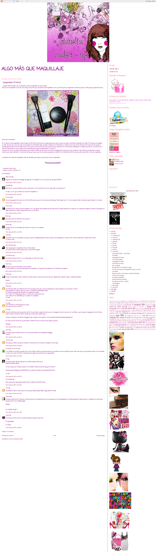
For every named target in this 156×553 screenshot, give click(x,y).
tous (115, 329)
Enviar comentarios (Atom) (16, 439)
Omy (7, 303)
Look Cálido (115, 271)
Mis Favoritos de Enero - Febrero (120, 281)
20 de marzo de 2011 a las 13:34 (14, 261)
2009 (112, 291)
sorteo (128, 328)
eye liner (137, 308)
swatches (137, 328)
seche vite (147, 326)
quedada (142, 324)
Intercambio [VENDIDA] (118, 277)
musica (131, 319)
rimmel (137, 326)
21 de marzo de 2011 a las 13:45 (14, 393)
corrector (147, 305)
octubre (114, 238)
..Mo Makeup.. (9, 255)
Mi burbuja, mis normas (12, 348)
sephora (153, 326)
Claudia (117, 160)
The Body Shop (145, 328)
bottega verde (120, 303)
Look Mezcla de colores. (118, 263)
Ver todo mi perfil (118, 164)
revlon (132, 326)
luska (7, 235)
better (148, 301)
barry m (126, 301)
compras (137, 304)
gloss (124, 310)
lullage (135, 315)
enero (114, 287)
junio (113, 246)
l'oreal (125, 313)
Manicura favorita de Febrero (119, 279)
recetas (147, 324)
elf (8, 170)
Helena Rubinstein (136, 310)
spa (133, 327)
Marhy (7, 274)
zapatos (111, 331)
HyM (153, 310)
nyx (148, 319)
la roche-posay (132, 313)
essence (130, 308)
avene (118, 301)
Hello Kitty (146, 310)
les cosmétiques (148, 313)
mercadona (111, 319)
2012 (112, 232)
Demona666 (9, 379)
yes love (146, 329)
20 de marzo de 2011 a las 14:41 (13, 283)
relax (113, 326)
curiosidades (141, 307)
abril (113, 250)
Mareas (7, 225)
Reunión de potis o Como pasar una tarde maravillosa (125, 273)
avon (122, 301)
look (117, 315)
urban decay (121, 329)
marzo (114, 251)
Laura (7, 330)
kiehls (116, 313)
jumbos (111, 313)
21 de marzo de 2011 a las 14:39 (14, 412)
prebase (111, 324)
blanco (152, 301)
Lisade (7, 415)
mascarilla (145, 317)
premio (116, 324)
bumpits (138, 303)
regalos (153, 324)
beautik (131, 301)
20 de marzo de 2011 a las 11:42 (13, 242)
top (111, 329)
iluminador (111, 312)
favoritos (147, 308)
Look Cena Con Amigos (118, 275)
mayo (114, 247)
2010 (112, 289)
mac (19, 170)
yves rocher (151, 329)
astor (114, 301)
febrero (114, 285)
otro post (57, 88)
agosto (114, 242)
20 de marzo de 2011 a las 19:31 (14, 337)
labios (140, 313)
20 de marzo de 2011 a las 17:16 (13, 300)
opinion (153, 319)
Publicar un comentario (8, 432)
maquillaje (112, 317)
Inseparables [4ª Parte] (118, 261)
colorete (112, 305)
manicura (151, 316)
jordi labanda (151, 312)
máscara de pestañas (136, 317)
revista (122, 326)
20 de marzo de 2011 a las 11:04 (13, 222)
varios (128, 329)
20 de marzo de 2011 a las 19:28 (14, 327)
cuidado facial (121, 307)
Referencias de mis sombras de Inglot (121, 267)
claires (146, 303)
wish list (141, 329)
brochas (132, 303)
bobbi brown (112, 303)
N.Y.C (136, 319)
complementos (127, 305)
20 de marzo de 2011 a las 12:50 (14, 252)
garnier (113, 310)
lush (139, 315)
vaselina (135, 329)
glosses (128, 310)
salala (142, 326)
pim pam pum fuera (135, 323)
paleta (125, 321)
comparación (119, 305)
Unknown (8, 197)
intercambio (132, 312)
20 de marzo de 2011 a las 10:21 (13, 203)
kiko (120, 313)
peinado (141, 321)
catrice (142, 303)
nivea (144, 319)
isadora (138, 312)
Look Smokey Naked (117, 259)
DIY (120, 308)
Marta (7, 286)
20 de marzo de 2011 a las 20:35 (14, 346)
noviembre (115, 236)
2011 (112, 234)
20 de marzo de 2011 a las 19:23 (14, 306)
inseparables (15, 170)
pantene (130, 321)
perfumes (151, 321)
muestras (123, 319)
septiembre (115, 240)
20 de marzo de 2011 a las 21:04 (14, 376)
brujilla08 (8, 185)
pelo (146, 321)
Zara (116, 331)
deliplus (149, 307)
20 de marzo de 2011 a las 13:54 (14, 271)
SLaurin (8, 206)
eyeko (142, 308)
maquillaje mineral (124, 317)
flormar (153, 308)
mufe (128, 319)
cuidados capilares (132, 307)
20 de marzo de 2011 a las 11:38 (13, 232)
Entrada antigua (100, 436)
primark (122, 324)
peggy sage (136, 321)
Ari (6, 359)
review (116, 326)
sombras (122, 328)
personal (112, 323)
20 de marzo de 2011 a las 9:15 (13, 182)
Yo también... (115, 255)
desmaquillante (113, 308)
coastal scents (152, 303)
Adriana (8, 396)
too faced (153, 328)
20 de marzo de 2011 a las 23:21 (14, 385)
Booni (7, 216)
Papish (7, 264)
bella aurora (137, 301)
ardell (110, 301)
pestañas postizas (122, 322)
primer (128, 324)
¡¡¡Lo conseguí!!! (116, 265)
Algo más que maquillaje (33, 69)
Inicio (55, 436)
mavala (152, 317)
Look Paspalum (116, 283)
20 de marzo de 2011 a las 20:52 (14, 356)
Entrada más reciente (7, 436)
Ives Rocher (144, 312)
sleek (117, 327)
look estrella (128, 316)
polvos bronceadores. (150, 322)
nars (140, 319)
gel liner (119, 310)
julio (113, 244)
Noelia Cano (8, 177)
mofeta (117, 319)
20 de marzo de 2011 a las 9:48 (13, 194)
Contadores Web (113, 72)
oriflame (120, 321)
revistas (128, 326)
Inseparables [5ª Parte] (118, 257)
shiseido (113, 327)
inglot (10, 170)
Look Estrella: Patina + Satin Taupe (121, 254)
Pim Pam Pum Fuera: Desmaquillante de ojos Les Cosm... (126, 269)
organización (113, 321)
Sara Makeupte (9, 245)
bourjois (127, 303)
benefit (143, 301)
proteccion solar (135, 324)
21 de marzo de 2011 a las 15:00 (13, 428)
